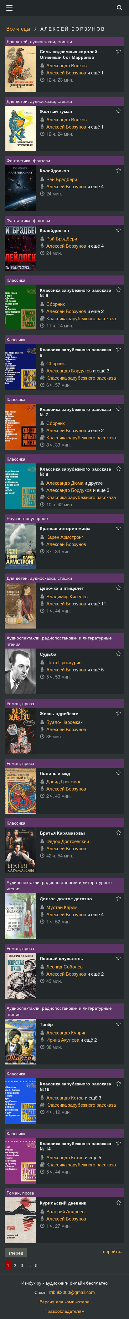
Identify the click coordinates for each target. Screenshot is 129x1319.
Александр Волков (66, 65)
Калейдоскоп (54, 170)
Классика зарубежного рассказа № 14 (75, 1146)
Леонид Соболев (64, 966)
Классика (16, 280)
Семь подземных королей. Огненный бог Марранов (69, 54)
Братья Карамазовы (62, 833)
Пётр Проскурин (63, 662)
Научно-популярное (27, 518)
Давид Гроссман (63, 781)
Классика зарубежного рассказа (81, 318)
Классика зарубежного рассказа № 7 (75, 412)
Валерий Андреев (65, 1211)
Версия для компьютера (64, 1301)
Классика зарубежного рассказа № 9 (75, 293)
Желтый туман (56, 111)
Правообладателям (64, 1311)
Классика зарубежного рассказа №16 (75, 1086)
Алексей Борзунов (66, 72)
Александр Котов (65, 1097)
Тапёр (46, 1024)
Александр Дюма (64, 482)
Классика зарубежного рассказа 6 (75, 352)
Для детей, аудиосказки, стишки (39, 41)
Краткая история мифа (65, 528)
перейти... (113, 1251)
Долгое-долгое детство (66, 898)
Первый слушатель (61, 958)
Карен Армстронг (64, 536)
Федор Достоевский (67, 841)
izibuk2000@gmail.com (72, 1292)
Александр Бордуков (69, 370)
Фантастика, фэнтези (28, 160)
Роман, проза (20, 703)
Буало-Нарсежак (64, 722)
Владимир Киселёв (67, 596)
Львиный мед (55, 773)
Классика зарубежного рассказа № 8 (75, 472)
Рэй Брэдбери (61, 179)
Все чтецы (18, 28)
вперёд (15, 1253)
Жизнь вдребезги (59, 713)
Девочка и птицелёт (62, 588)
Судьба (48, 654)
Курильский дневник (63, 1203)
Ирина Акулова (62, 1039)
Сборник (55, 304)
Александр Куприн (66, 1032)
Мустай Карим (61, 907)
